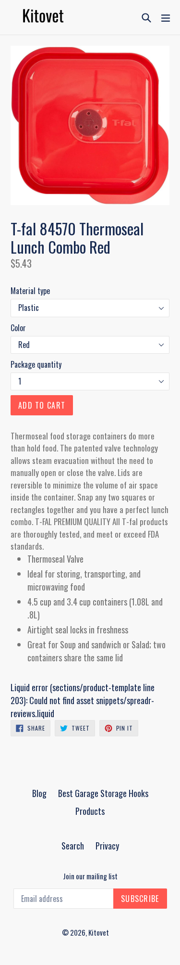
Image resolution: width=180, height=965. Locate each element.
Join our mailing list (90, 876)
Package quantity (36, 364)
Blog (39, 793)
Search (72, 845)
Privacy (107, 845)
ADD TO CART (41, 405)
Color (18, 328)
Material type (30, 290)
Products (90, 811)
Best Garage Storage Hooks (103, 793)
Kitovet (98, 932)
